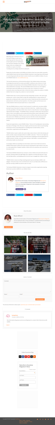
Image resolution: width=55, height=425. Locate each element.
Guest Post (21, 421)
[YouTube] (28, 356)
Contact (23, 420)
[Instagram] (20, 356)
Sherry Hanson (16, 265)
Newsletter (26, 421)
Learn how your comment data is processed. (31, 304)
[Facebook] (23, 356)
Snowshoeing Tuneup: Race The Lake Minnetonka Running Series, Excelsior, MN (15, 243)
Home (20, 420)
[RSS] (34, 356)
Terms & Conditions (23, 422)
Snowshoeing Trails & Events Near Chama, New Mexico (39, 262)
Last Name (21, 379)
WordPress (17, 419)
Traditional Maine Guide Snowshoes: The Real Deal (15, 262)
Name (6, 294)
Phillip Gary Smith (16, 248)
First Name (21, 375)
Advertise (28, 420)
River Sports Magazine (44, 218)
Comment (6, 281)
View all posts (8, 227)
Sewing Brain (15, 315)
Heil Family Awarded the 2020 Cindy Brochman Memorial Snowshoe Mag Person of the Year (39, 243)
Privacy (30, 421)
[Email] (25, 189)
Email (21, 294)
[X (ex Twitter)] (31, 356)
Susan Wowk (40, 266)
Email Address (27, 370)
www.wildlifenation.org (22, 77)
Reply (8, 324)
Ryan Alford (19, 25)
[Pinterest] (26, 356)
